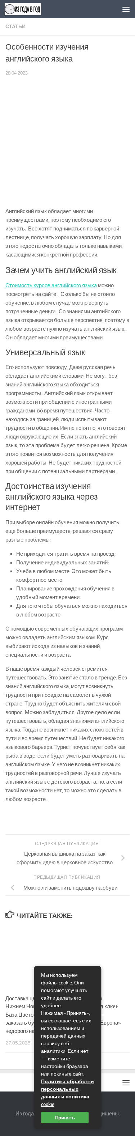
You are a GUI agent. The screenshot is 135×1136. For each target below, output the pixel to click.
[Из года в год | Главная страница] (29, 9)
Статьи (15, 27)
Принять (65, 1117)
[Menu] (126, 9)
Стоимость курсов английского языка (51, 285)
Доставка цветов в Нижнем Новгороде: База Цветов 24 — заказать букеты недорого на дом (29, 1014)
